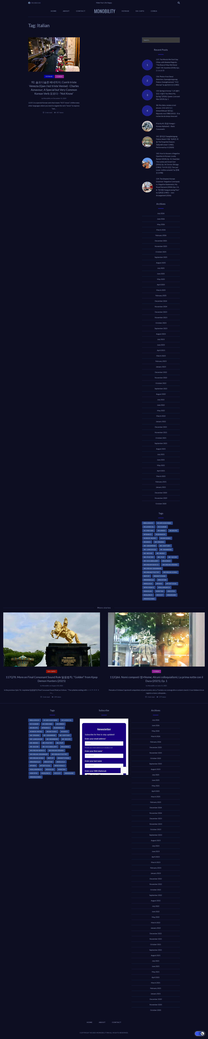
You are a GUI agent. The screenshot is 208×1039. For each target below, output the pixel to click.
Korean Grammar (153, 568)
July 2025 (160, 268)
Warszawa (150, 599)
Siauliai (148, 591)
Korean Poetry (152, 572)
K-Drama (160, 542)
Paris (159, 584)
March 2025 (161, 290)
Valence (148, 595)
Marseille (149, 580)
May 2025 (161, 279)
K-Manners (166, 549)
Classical (149, 527)
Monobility (47, 98)
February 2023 (160, 361)
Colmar (162, 527)
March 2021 (161, 476)
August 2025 (161, 263)
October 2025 (161, 252)
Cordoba (149, 531)
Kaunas (166, 561)
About (66, 11)
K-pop (161, 557)
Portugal (172, 584)
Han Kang (166, 538)
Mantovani (160, 576)
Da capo (140, 11)
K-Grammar (150, 546)
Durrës (162, 531)
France (148, 534)
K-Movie (148, 553)
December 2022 (161, 372)
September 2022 (161, 388)
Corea (154, 11)
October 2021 (161, 438)
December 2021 (161, 427)
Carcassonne (164, 523)
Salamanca (164, 587)
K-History (165, 546)
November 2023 (161, 317)
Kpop (147, 576)
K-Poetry (149, 557)
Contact (80, 11)
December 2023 (161, 312)
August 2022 (161, 394)
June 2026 (161, 219)
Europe (174, 531)
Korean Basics (151, 565)
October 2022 (161, 383)
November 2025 (161, 246)
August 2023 (161, 334)
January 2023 (161, 367)
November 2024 (161, 306)
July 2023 (160, 339)
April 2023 (161, 350)
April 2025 (161, 285)
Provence (149, 587)
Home (53, 11)
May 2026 (161, 224)
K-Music (161, 553)
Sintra (160, 591)
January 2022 (161, 421)
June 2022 (161, 405)
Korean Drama (170, 565)
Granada (161, 534)
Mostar (162, 580)
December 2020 (161, 493)
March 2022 (161, 416)
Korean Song (170, 572)
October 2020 (161, 504)
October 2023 (161, 323)
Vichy (160, 595)
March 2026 (161, 230)
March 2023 (161, 356)
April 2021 (161, 471)
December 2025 (161, 241)
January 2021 (161, 487)
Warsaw (172, 595)
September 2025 (161, 257)
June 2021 (161, 460)
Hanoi (148, 542)
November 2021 (161, 432)
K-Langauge (150, 549)
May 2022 (161, 410)
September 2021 (161, 443)
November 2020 (161, 498)
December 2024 (161, 301)
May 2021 (161, 465)
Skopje (172, 591)
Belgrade (149, 523)
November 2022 (161, 378)
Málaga (148, 584)
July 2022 (160, 400)
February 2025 (160, 295)
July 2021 (160, 454)
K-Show (173, 557)
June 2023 (161, 345)
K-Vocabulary (151, 561)
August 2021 (161, 449)
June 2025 (161, 274)
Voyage (125, 11)
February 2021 (160, 482)
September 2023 (161, 328)
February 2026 (160, 235)
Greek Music (150, 538)
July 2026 (160, 213)
